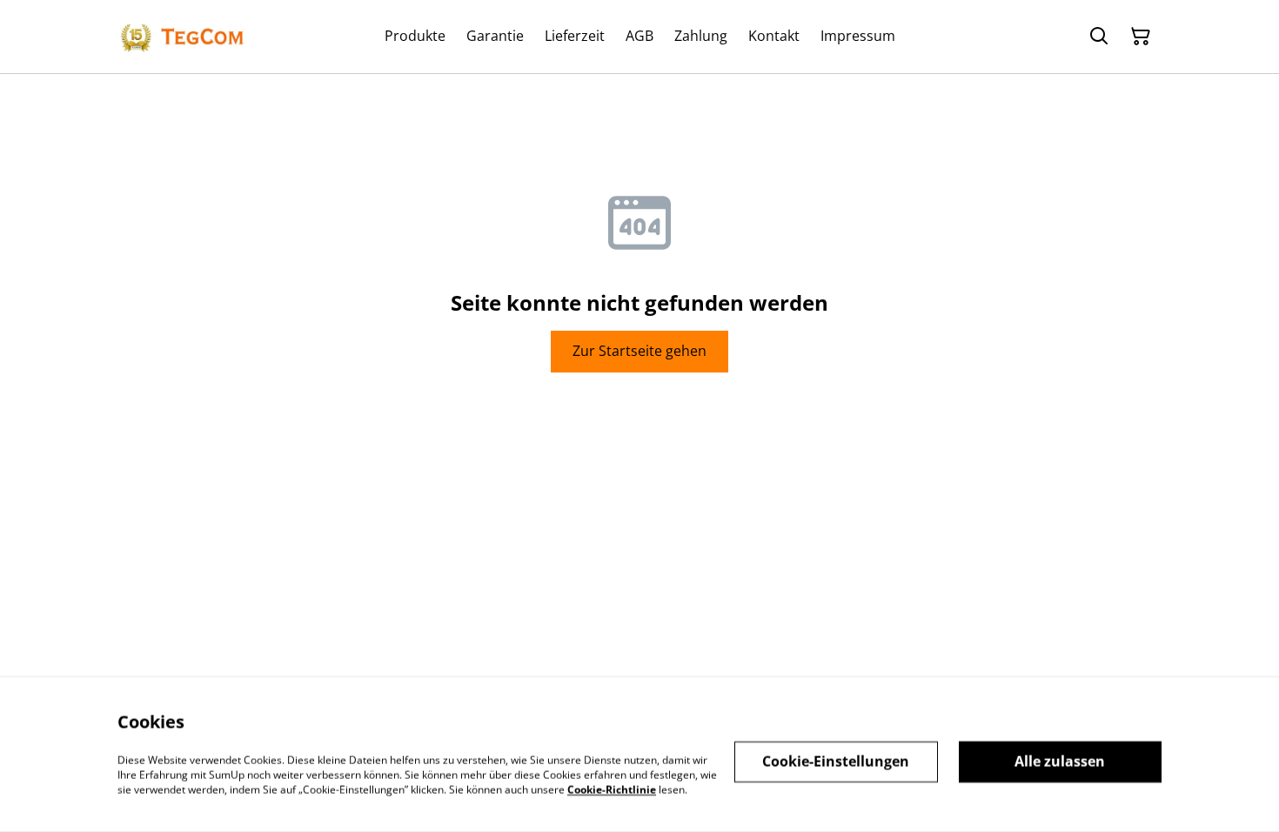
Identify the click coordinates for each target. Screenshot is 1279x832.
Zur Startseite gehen (639, 350)
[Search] (1099, 36)
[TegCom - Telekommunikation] (182, 36)
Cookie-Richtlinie (611, 789)
